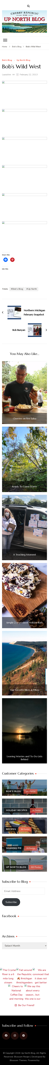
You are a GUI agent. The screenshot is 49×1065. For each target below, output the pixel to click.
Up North (32, 288)
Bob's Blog (7, 60)
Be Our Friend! (26, 1005)
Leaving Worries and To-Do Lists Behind (24, 758)
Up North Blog (23, 60)
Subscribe (11, 902)
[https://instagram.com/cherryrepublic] (15, 1036)
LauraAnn (6, 74)
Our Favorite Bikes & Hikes (24, 689)
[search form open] (28, 6)
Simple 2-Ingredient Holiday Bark (24, 622)
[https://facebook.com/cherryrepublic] (6, 1036)
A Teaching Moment (24, 554)
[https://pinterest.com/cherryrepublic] (23, 1036)
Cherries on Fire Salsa (24, 418)
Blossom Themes (18, 1060)
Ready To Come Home (24, 486)
